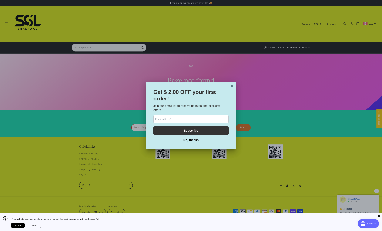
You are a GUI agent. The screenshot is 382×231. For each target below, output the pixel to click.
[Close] (379, 216)
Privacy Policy (95, 219)
